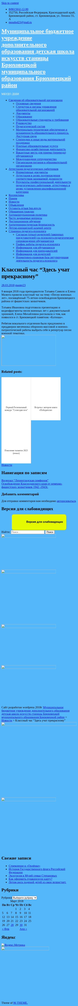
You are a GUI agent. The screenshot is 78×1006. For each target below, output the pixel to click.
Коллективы (16, 195)
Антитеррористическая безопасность (32, 224)
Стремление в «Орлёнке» (24, 865)
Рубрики (6, 897)
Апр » (23, 928)
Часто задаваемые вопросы (25, 218)
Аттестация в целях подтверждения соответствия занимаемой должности (39, 177)
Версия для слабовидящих (44, 521)
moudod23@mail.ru (20, 22)
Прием (13, 198)
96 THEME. (20, 1002)
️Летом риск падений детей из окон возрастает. (37, 882)
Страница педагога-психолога (27, 231)
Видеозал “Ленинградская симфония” (24, 480)
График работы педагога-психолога (38, 244)
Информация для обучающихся (35, 247)
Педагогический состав (30, 126)
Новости (14, 201)
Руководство (24, 123)
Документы (23, 113)
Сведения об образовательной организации (36, 100)
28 (12, 924)
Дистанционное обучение (25, 221)
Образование (24, 116)
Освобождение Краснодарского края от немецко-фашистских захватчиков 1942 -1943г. (31, 485)
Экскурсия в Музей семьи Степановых (33, 875)
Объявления (16, 205)
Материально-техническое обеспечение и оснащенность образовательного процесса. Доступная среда (42, 133)
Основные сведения (28, 103)
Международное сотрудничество (36, 159)
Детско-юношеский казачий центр (30, 227)
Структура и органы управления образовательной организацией (36, 108)
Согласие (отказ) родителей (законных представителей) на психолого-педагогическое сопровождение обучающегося (45, 238)
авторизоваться (66, 501)
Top (69, 997)
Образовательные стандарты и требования (42, 119)
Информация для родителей (33, 254)
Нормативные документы (32, 172)
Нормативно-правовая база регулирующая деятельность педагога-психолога (42, 259)
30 (21, 924)
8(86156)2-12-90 (18, 9)
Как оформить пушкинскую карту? (30, 878)
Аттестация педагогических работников (33, 168)
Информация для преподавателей (37, 250)
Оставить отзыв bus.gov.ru (25, 208)
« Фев (5, 928)
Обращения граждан (21, 211)
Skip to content (10, 3)
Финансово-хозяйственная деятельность (41, 149)
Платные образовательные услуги (37, 146)
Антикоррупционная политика (28, 214)
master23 (20, 285)
